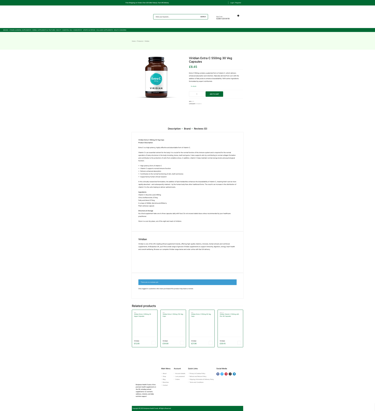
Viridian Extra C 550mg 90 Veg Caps (201, 315)
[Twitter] (222, 373)
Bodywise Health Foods (151, 408)
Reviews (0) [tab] (200, 128)
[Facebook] (217, 373)
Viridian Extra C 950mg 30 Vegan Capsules (142, 315)
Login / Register (235, 3)
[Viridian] (196, 114)
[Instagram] (230, 373)
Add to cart (214, 94)
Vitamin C (199, 103)
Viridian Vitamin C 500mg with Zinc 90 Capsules (229, 315)
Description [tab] (174, 128)
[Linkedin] (234, 373)
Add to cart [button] (153, 343)
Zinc (223, 312)
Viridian (136, 341)
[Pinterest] (226, 373)
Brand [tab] (187, 128)
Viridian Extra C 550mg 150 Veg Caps (173, 315)
